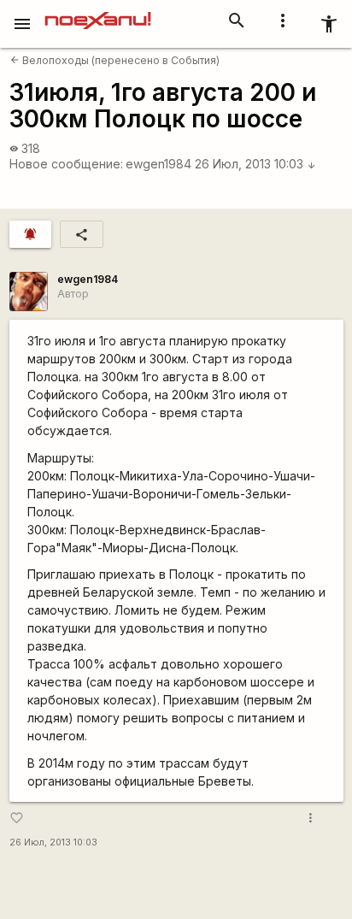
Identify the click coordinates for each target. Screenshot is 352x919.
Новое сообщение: (66, 163)
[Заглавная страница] (98, 12)
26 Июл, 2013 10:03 (255, 163)
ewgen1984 (158, 163)
